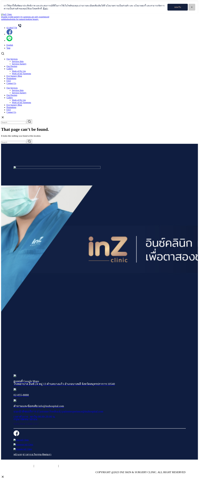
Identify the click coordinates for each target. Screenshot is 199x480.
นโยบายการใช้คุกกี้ (46, 465)
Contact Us (11, 83)
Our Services (12, 59)
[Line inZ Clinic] (21, 440)
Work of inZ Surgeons (21, 73)
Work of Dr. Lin (19, 71)
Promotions (11, 78)
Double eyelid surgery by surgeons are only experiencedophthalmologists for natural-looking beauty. (25, 18)
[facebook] (9, 34)
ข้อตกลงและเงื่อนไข (71, 465)
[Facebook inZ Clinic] (16, 435)
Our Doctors (11, 66)
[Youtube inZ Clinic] (23, 449)
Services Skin (18, 61)
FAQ (8, 81)
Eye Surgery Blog (14, 76)
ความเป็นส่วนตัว (23, 465)
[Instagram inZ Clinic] (23, 444)
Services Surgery (19, 64)
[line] (9, 40)
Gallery (9, 69)
